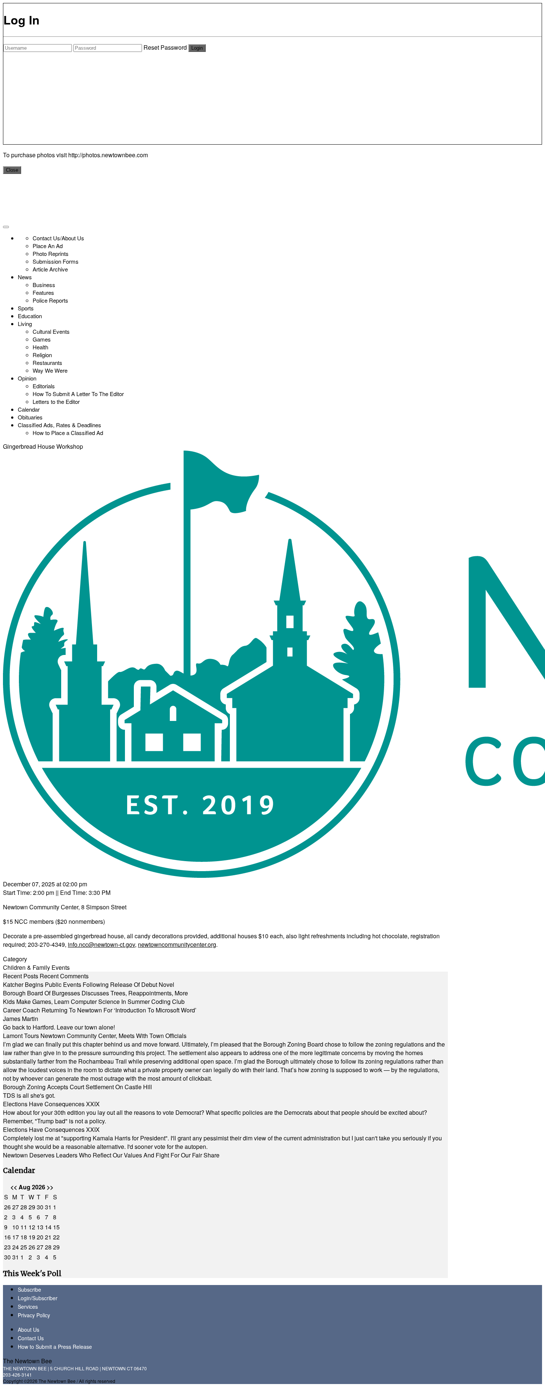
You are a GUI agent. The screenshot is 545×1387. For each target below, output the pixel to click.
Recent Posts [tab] (20, 976)
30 (40, 1207)
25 (23, 1247)
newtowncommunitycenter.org (177, 944)
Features (43, 292)
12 (32, 1227)
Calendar (29, 409)
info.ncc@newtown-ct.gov (101, 944)
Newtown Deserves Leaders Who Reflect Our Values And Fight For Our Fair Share (111, 1155)
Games (42, 339)
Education (30, 316)
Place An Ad (48, 246)
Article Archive (50, 269)
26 (7, 1207)
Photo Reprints (51, 253)
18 (23, 1237)
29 (32, 1207)
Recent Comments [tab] (64, 976)
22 (56, 1237)
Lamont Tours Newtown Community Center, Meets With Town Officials (94, 1035)
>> (50, 1187)
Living (25, 323)
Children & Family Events (36, 967)
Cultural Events (51, 331)
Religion (42, 355)
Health (40, 347)
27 (15, 1207)
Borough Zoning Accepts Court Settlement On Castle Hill (77, 1087)
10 (15, 1227)
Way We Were (50, 370)
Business (44, 285)
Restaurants (47, 362)
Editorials (44, 386)
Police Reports (50, 300)
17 (15, 1237)
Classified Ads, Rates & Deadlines (59, 425)
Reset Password (165, 47)
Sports (26, 308)
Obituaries (30, 417)
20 (40, 1237)
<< (13, 1187)
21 (48, 1237)
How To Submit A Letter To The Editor (78, 394)
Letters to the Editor (56, 401)
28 (23, 1207)
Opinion (27, 378)
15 (56, 1227)
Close (12, 170)
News (25, 277)
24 (15, 1247)
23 (7, 1247)
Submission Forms (56, 261)
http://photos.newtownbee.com (108, 155)
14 (48, 1227)
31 (48, 1207)
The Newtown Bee (27, 1361)
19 (32, 1237)
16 (7, 1237)
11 (23, 1227)
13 (40, 1227)
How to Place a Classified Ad (68, 432)
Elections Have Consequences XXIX (51, 1104)
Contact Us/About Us (58, 238)
